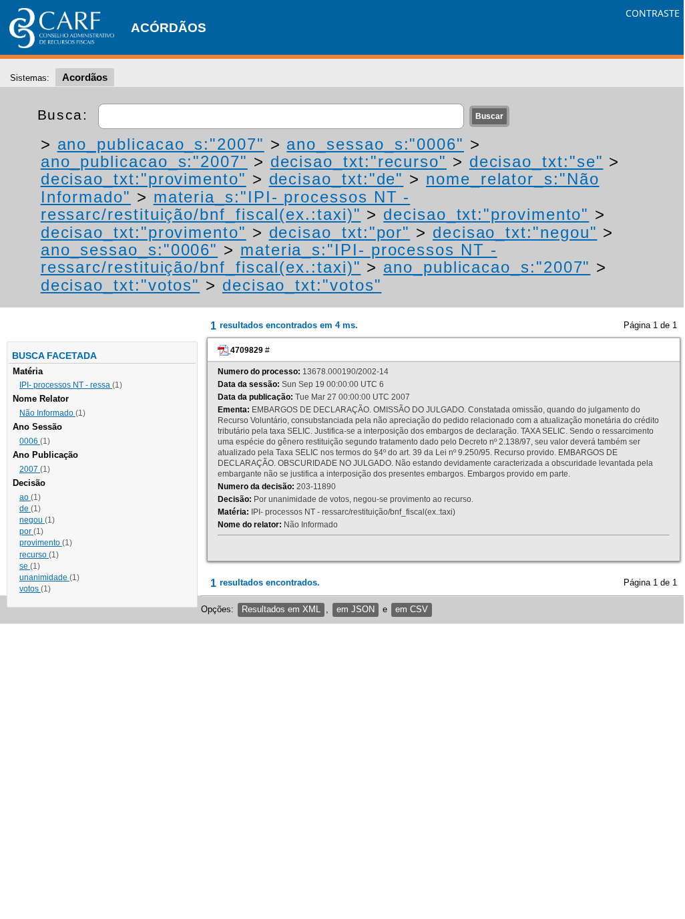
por (26, 531)
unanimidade (44, 577)
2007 (29, 469)
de (25, 508)
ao (25, 497)
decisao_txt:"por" (340, 232)
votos (30, 589)
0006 (29, 441)
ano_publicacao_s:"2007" (160, 144)
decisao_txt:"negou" (515, 232)
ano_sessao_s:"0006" (374, 144)
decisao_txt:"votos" (120, 285)
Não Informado (47, 413)
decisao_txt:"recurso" (358, 161)
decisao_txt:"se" (536, 161)
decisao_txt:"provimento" (143, 179)
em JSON (355, 609)
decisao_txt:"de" (336, 179)
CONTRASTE (653, 13)
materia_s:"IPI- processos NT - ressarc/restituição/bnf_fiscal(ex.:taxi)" (226, 205)
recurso (34, 554)
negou (32, 520)
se (24, 566)
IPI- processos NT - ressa (65, 385)
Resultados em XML (281, 609)
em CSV (411, 609)
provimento (40, 542)
